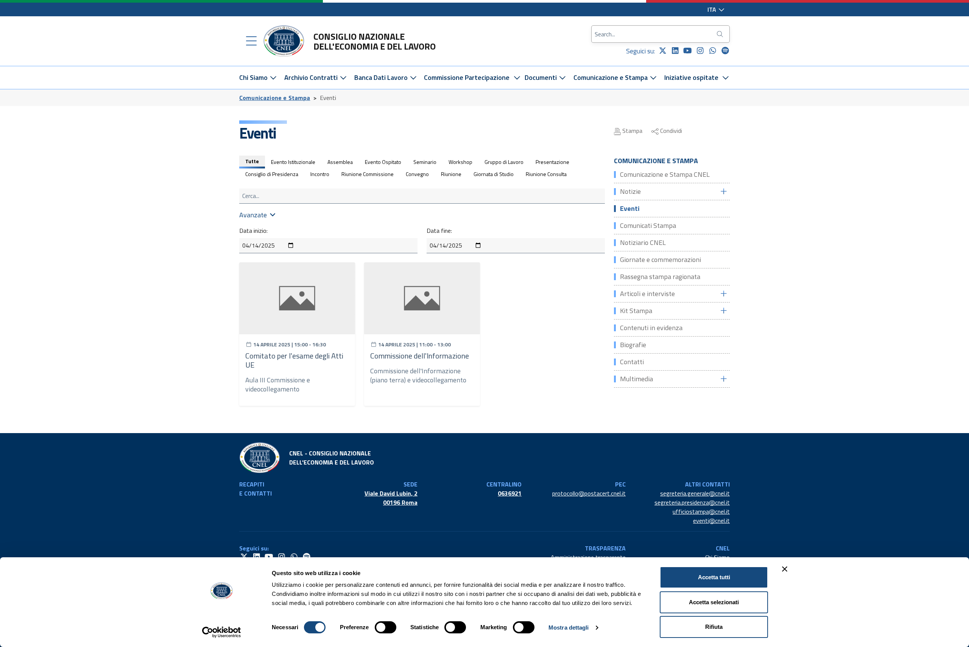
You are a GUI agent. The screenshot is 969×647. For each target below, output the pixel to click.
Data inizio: (253, 230)
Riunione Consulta (546, 174)
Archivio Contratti (311, 77)
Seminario (424, 162)
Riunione (451, 174)
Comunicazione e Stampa (611, 77)
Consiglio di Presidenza (271, 174)
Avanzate (253, 215)
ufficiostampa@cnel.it (701, 511)
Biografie (633, 345)
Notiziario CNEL (643, 242)
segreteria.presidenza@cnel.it (692, 502)
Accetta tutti (714, 577)
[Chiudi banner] (784, 569)
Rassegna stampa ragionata (660, 276)
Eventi (630, 208)
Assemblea (340, 162)
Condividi (670, 130)
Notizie (630, 191)
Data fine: (439, 230)
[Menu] (251, 41)
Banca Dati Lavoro (381, 77)
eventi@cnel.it (711, 520)
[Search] (721, 34)
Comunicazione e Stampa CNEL (665, 174)
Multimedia (636, 379)
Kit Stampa (636, 311)
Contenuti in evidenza (651, 328)
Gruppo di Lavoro (503, 162)
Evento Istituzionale (293, 162)
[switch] (385, 627)
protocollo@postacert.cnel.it (589, 493)
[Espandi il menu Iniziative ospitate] (725, 77)
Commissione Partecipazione (466, 77)
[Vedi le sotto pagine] (723, 191)
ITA (712, 9)
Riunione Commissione (367, 174)
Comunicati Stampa (648, 225)
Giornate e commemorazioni (660, 259)
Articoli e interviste (647, 293)
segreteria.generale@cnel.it (695, 493)
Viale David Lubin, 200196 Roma (391, 498)
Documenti (541, 77)
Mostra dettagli (568, 627)
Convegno (417, 174)
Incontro (319, 174)
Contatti (632, 362)
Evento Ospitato (383, 162)
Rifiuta (714, 627)
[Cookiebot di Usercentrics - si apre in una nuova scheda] (222, 632)
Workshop (460, 162)
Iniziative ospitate (691, 77)
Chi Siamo (254, 77)
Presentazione (552, 162)
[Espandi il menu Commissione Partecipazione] (517, 77)
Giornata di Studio (494, 174)
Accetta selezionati (714, 602)
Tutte (252, 161)
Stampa (631, 130)
